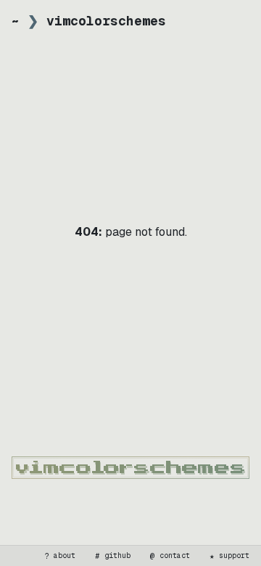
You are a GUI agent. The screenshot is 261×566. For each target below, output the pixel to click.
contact (170, 556)
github (113, 556)
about (60, 556)
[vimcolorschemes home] (130, 467)
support (230, 556)
